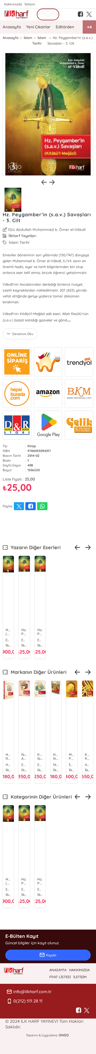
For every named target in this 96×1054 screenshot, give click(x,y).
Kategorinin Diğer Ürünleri (40, 797)
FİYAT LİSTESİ (60, 977)
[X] (87, 1010)
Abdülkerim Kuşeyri (87, 764)
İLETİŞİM (80, 977)
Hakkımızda (13, 4)
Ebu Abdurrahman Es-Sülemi (40, 764)
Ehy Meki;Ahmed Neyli (24, 764)
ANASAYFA (57, 970)
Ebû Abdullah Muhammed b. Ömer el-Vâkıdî (47, 229)
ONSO (64, 1035)
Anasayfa (12, 26)
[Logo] (16, 14)
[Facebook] (79, 1010)
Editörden (65, 26)
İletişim (30, 4)
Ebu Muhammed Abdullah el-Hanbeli (71, 764)
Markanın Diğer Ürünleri (37, 672)
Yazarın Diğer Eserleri (34, 547)
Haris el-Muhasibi (8, 764)
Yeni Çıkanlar (38, 26)
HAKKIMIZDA (79, 970)
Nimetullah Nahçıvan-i (56, 764)
